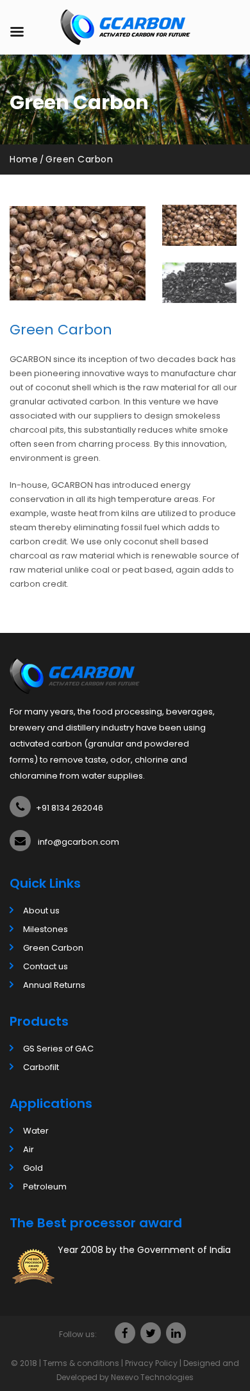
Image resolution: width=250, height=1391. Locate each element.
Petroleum (45, 1186)
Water (36, 1131)
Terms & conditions (81, 1363)
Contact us (45, 966)
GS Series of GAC (58, 1048)
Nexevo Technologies (152, 1377)
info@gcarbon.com (78, 842)
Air (28, 1149)
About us (41, 910)
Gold (33, 1168)
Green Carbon (53, 948)
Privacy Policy (151, 1363)
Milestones (45, 929)
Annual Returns (54, 985)
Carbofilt (41, 1067)
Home (24, 159)
